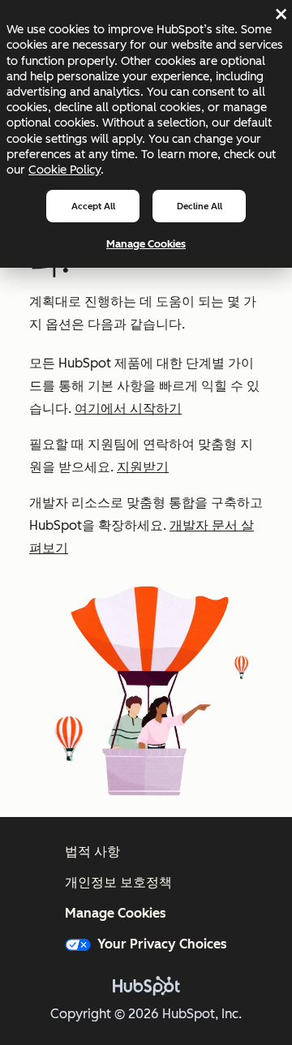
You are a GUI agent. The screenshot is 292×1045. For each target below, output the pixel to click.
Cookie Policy (64, 169)
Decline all (199, 206)
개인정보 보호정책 (118, 882)
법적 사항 (92, 851)
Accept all (93, 206)
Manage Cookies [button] (115, 913)
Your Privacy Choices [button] (162, 944)
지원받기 (143, 467)
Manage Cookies (146, 244)
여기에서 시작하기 (128, 408)
